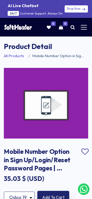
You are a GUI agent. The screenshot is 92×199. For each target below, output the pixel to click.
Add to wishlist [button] (84, 151)
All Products (14, 55)
